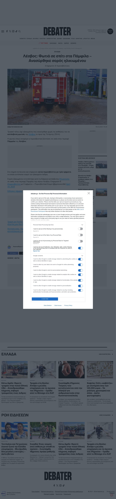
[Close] (89, 194)
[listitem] (58, 225)
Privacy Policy (68, 305)
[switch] (80, 229)
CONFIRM (45, 299)
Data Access (58, 305)
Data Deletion (48, 305)
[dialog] (58, 249)
